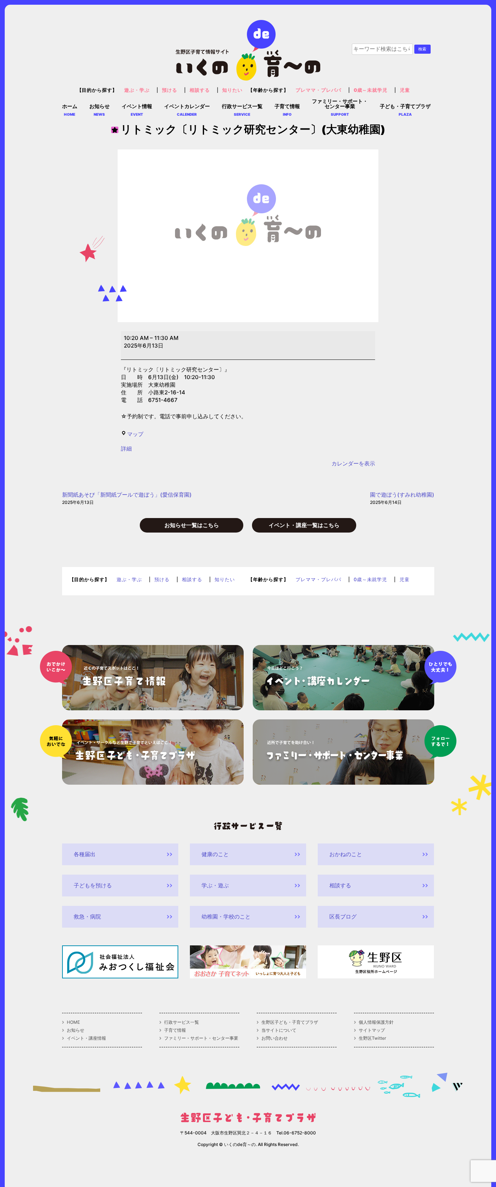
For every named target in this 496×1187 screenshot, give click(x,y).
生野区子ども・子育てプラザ (289, 1022)
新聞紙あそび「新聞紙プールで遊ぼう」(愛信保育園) (127, 498)
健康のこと (215, 854)
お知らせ (75, 1030)
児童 (405, 90)
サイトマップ (372, 1030)
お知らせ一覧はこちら (191, 525)
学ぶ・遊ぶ (215, 885)
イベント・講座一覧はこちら (304, 525)
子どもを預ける (93, 885)
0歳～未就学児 (371, 90)
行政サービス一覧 (181, 1022)
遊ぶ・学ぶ (137, 90)
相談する (200, 90)
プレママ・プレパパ (318, 90)
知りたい (232, 90)
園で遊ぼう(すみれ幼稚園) (402, 498)
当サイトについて (278, 1030)
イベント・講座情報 (86, 1038)
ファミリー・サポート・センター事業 (201, 1038)
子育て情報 (175, 1030)
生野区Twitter (372, 1038)
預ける (169, 90)
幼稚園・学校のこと (226, 916)
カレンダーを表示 (353, 463)
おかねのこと (345, 854)
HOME (73, 1022)
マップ (135, 434)
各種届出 (84, 854)
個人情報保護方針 (376, 1022)
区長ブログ (343, 916)
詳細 (126, 448)
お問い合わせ (274, 1038)
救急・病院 (87, 916)
